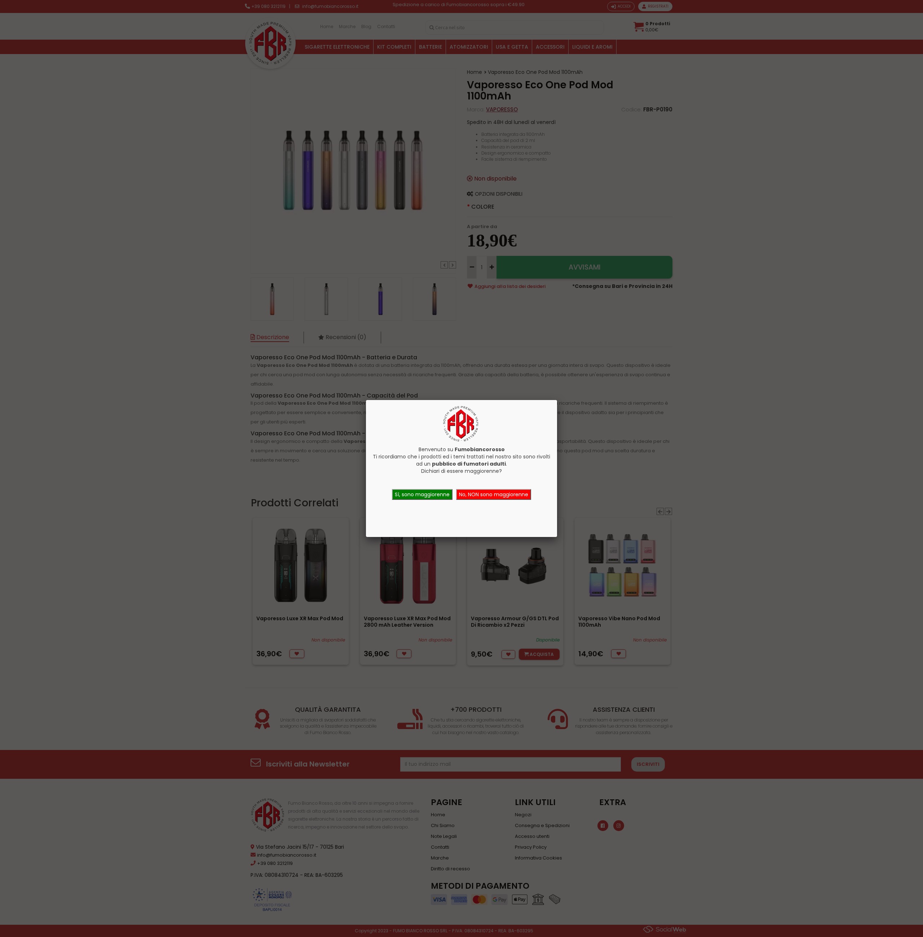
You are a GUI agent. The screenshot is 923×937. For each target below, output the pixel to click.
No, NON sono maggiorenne (493, 494)
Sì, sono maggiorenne (422, 494)
